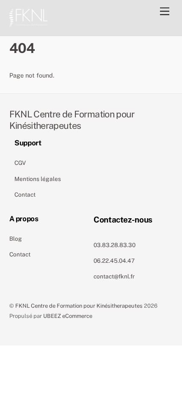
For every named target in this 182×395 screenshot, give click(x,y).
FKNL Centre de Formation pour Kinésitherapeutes (79, 306)
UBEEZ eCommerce (67, 316)
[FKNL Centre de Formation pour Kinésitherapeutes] (28, 16)
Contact (25, 194)
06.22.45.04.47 (114, 260)
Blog (15, 238)
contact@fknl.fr (114, 276)
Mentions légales (37, 178)
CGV (20, 162)
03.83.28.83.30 (114, 245)
